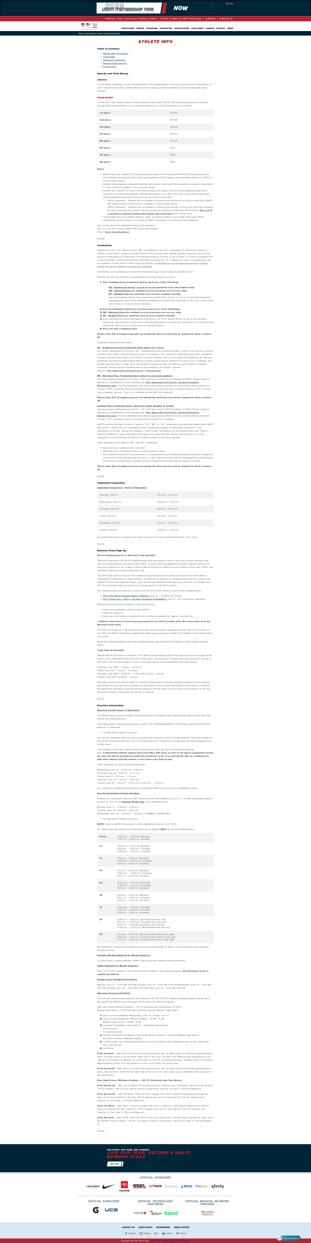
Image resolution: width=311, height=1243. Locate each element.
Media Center (181, 1227)
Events (140, 28)
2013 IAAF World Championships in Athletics (126, 596)
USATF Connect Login (191, 19)
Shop (165, 19)
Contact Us (128, 1227)
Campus (210, 28)
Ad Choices (185, 1241)
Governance (163, 1227)
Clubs (119, 19)
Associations (181, 28)
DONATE (152, 19)
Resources (166, 28)
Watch (175, 19)
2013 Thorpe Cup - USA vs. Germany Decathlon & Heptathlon (134, 599)
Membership (110, 19)
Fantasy (220, 28)
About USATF (145, 1227)
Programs (152, 28)
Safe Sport (197, 28)
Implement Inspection (114, 60)
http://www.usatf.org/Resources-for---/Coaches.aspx (134, 370)
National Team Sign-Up (114, 63)
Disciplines (127, 28)
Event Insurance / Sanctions (135, 19)
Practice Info (109, 66)
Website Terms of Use (170, 1241)
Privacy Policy (155, 1241)
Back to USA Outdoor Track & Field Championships (99, 33)
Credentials (109, 56)
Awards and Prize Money (115, 53)
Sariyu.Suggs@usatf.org (117, 232)
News (230, 28)
